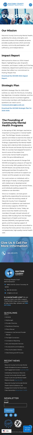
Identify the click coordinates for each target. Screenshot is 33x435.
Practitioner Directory (12, 326)
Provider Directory (11, 323)
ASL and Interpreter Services (14, 343)
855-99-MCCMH (12, 290)
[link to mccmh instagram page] (15, 415)
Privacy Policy (6, 434)
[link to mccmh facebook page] (6, 415)
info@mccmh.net (12, 293)
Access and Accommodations (15, 347)
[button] (27, 429)
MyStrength (9, 320)
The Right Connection (12, 337)
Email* (6, 402)
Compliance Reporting (13, 340)
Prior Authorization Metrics (14, 349)
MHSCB (8, 317)
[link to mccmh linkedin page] (10, 415)
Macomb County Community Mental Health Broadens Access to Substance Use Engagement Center (16, 367)
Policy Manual (10, 329)
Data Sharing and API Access (14, 353)
